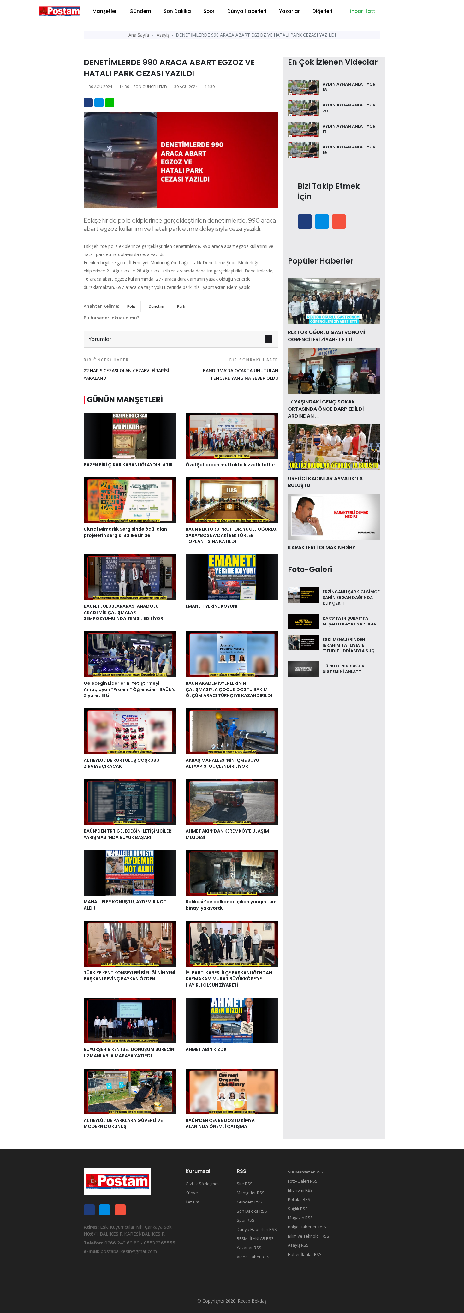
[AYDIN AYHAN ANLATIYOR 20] (303, 107)
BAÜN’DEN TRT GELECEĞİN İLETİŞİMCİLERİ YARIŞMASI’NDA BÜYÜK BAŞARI (128, 834)
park (181, 306)
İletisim (192, 1202)
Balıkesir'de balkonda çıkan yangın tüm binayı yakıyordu (231, 904)
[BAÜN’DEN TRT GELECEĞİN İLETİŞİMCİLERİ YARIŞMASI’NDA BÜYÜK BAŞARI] (130, 801)
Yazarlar (289, 11)
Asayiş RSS (298, 1245)
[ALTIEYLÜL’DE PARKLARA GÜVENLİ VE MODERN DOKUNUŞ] (130, 1091)
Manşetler (104, 11)
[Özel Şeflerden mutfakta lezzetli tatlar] (232, 435)
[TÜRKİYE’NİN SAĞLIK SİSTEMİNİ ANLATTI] (303, 668)
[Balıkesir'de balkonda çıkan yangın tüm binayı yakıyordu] (232, 872)
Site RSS (245, 1183)
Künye (192, 1193)
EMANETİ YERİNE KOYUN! (211, 606)
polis (131, 306)
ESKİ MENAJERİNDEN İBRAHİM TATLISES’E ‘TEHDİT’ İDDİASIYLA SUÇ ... (350, 645)
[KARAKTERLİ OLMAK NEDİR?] (334, 516)
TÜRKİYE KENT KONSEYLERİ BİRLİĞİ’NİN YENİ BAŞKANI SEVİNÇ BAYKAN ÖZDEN (129, 976)
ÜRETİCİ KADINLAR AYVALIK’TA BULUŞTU (325, 482)
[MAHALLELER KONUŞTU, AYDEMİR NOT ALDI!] (130, 872)
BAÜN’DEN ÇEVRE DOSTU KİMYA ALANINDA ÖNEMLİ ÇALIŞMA (220, 1123)
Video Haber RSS (253, 1257)
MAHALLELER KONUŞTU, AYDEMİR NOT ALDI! (125, 904)
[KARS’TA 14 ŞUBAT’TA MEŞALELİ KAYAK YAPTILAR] (303, 621)
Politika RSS (299, 1199)
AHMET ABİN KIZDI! (206, 1049)
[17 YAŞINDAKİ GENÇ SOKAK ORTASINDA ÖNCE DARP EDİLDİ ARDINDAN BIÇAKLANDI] (334, 370)
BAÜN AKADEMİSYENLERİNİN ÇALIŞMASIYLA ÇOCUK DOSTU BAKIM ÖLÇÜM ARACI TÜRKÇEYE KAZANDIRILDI (229, 689)
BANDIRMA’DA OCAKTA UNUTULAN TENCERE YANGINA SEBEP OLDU (240, 369)
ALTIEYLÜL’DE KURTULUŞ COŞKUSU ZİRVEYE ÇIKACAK (121, 763)
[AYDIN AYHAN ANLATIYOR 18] (303, 86)
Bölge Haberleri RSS (307, 1227)
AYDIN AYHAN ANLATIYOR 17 (349, 129)
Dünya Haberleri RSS (257, 1229)
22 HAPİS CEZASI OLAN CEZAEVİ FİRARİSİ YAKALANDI (126, 369)
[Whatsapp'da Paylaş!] (109, 102)
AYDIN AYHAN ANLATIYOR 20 (349, 108)
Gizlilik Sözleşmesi (203, 1183)
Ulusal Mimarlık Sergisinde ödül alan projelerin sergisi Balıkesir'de (125, 532)
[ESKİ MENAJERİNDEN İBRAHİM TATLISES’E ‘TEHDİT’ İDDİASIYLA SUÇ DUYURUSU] (303, 641)
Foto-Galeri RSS (303, 1181)
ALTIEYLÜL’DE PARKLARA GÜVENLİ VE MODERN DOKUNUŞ (123, 1123)
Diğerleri (322, 11)
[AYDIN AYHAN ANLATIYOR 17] (303, 128)
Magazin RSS (300, 1217)
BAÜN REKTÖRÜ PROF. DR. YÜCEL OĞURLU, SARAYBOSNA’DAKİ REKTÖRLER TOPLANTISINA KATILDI (231, 535)
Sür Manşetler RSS (305, 1172)
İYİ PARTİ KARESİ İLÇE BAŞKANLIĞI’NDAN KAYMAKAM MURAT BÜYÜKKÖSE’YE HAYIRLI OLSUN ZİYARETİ (229, 979)
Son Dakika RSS (252, 1211)
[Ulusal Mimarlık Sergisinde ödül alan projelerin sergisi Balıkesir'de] (130, 499)
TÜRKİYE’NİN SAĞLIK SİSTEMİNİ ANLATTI (344, 669)
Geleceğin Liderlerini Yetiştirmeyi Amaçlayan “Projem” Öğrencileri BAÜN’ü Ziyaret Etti (130, 689)
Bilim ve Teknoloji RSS (308, 1236)
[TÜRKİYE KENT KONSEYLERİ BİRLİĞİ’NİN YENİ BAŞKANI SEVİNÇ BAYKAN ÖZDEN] (130, 943)
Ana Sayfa (138, 35)
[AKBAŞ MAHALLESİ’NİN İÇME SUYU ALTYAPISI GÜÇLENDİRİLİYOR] (232, 730)
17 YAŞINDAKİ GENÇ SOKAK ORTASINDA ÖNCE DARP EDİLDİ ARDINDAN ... (326, 409)
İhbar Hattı (363, 11)
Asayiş (163, 35)
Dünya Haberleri (246, 11)
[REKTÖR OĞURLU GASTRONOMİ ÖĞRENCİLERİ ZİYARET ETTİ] (334, 300)
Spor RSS (245, 1220)
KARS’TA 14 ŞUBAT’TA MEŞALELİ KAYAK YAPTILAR (350, 621)
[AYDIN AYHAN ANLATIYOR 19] (303, 149)
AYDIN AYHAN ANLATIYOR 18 (349, 87)
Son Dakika (177, 11)
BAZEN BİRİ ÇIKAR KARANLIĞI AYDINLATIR (128, 465)
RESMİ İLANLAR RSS (255, 1238)
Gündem (140, 11)
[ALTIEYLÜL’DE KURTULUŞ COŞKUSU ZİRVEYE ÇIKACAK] (130, 730)
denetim (156, 306)
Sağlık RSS (298, 1208)
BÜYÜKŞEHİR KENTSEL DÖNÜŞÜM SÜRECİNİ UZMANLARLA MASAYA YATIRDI (129, 1052)
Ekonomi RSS (300, 1190)
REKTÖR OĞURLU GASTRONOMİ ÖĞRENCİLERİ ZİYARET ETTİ (326, 336)
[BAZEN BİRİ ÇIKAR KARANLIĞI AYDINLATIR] (130, 435)
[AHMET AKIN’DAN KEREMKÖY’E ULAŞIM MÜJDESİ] (232, 801)
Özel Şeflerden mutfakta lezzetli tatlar (230, 465)
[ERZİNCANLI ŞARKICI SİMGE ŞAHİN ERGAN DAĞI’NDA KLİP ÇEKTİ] (303, 594)
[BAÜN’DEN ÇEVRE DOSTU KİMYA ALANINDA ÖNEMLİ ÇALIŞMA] (232, 1091)
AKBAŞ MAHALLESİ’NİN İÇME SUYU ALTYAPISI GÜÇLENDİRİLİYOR (222, 763)
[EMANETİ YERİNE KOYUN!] (232, 576)
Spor (209, 11)
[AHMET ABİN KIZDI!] (232, 1020)
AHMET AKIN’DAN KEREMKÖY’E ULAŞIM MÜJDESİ (227, 834)
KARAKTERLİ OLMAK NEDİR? (321, 547)
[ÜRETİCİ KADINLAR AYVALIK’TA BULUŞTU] (334, 446)
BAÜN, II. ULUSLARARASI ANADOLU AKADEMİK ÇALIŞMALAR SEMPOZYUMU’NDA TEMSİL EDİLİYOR (123, 612)
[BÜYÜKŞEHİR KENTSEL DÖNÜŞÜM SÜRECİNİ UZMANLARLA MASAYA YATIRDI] (130, 1020)
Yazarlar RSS (249, 1247)
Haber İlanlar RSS (305, 1254)
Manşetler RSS (251, 1193)
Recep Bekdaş (252, 1301)
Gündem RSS (249, 1202)
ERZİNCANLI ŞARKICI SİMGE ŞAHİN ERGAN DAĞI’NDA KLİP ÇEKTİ (351, 597)
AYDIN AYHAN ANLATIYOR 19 (349, 150)
